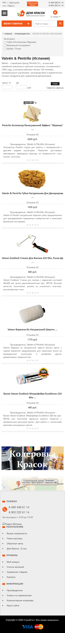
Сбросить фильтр (55, 87)
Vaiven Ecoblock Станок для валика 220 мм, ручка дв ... (32, 260)
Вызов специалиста (17, 533)
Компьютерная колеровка (20, 600)
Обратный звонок (32, 4)
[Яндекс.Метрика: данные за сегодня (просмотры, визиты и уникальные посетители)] (12, 523)
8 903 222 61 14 (56, 5)
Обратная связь (15, 543)
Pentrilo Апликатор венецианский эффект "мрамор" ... (32, 127)
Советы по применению (19, 595)
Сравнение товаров (17, 571)
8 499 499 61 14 (56, 2)
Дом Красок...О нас (17, 548)
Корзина (11, 576)
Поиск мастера (14, 538)
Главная (8, 34)
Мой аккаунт (13, 561)
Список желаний (15, 566)
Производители (22, 34)
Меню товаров (13, 23)
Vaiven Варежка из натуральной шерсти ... (32, 329)
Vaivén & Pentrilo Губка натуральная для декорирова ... (32, 195)
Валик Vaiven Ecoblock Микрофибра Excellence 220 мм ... (32, 395)
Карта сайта (13, 605)
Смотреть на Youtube (32, 459)
